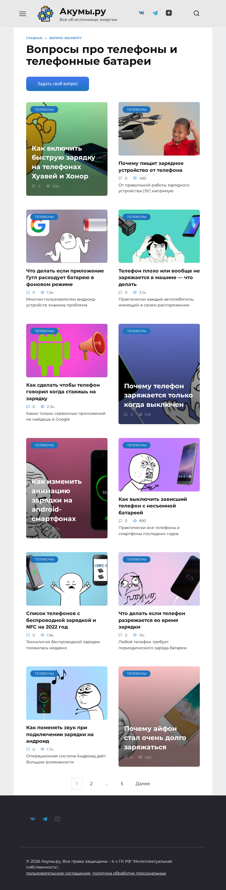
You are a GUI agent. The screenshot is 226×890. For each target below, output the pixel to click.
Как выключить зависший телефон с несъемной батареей (153, 505)
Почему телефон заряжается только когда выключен (158, 395)
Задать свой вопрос (57, 83)
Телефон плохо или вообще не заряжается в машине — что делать (159, 277)
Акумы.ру (83, 11)
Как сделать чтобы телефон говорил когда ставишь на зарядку (63, 391)
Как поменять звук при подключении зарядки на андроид (60, 734)
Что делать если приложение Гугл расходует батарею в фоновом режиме (65, 277)
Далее (143, 783)
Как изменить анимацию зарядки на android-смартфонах (57, 500)
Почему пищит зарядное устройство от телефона (151, 166)
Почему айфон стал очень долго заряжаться (155, 738)
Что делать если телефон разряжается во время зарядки (152, 620)
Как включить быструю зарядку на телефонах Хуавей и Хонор (63, 162)
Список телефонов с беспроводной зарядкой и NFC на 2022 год (61, 620)
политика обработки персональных (129, 873)
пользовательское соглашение (58, 873)
